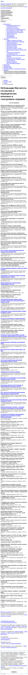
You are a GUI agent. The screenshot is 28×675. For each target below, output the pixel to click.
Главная (6, 80)
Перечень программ (12, 43)
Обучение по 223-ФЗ (12, 47)
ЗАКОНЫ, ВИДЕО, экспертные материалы (15, 68)
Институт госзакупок (6, 3)
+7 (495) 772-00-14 (5, 643)
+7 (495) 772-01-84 (15, 626)
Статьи (5, 83)
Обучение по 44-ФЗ (12, 45)
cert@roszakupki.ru (5, 639)
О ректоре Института (12, 26)
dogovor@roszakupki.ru (6, 629)
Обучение (6, 39)
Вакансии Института (12, 37)
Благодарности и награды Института (16, 29)
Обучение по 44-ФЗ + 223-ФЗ (14, 48)
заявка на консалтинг (6, 13)
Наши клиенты (10, 35)
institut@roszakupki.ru (16, 643)
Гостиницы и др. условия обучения (15, 59)
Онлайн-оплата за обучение (14, 58)
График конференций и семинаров (15, 41)
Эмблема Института (12, 33)
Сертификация (10, 36)
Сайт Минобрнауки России (8, 621)
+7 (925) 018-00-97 (8, 627)
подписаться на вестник (6, 15)
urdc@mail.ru (4, 634)
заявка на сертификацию (6, 12)
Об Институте (7, 24)
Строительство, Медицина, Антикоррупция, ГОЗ (13, 53)
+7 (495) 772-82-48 (5, 626)
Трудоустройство (11, 60)
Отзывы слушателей (12, 62)
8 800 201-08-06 (19, 631)
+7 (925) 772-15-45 (5, 638)
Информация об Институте (13, 25)
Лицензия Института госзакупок (15, 32)
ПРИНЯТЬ (14, 672)
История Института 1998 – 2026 (15, 30)
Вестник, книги (8, 67)
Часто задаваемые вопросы (13, 63)
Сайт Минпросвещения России (9, 622)
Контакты (6, 70)
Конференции (7, 66)
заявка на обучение (5, 10)
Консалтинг (7, 64)
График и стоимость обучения (14, 40)
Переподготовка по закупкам (14, 44)
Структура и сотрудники (13, 28)
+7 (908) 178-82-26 (10, 633)
